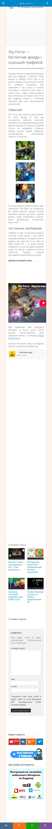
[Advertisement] (26, 28)
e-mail (14, 686)
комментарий (18, 648)
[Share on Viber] (45, 825)
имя (13, 679)
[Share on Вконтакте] (6, 825)
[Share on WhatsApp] (32, 825)
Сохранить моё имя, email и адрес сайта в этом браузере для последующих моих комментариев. (26, 700)
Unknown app (25, 352)
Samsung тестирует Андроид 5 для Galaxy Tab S (15, 595)
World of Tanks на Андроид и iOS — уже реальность (15, 566)
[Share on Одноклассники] (19, 825)
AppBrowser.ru (26, 3)
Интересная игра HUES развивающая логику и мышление (34, 567)
